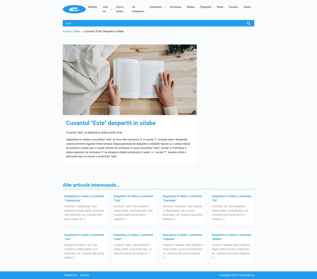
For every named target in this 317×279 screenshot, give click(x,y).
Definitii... (93, 7)
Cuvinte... (234, 7)
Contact (84, 275)
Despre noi (70, 275)
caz (152, 152)
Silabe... (191, 7)
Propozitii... (206, 7)
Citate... (248, 7)
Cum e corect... (120, 9)
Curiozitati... (156, 7)
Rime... (221, 7)
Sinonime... (176, 7)
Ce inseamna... (139, 9)
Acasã (66, 31)
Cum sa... (105, 9)
